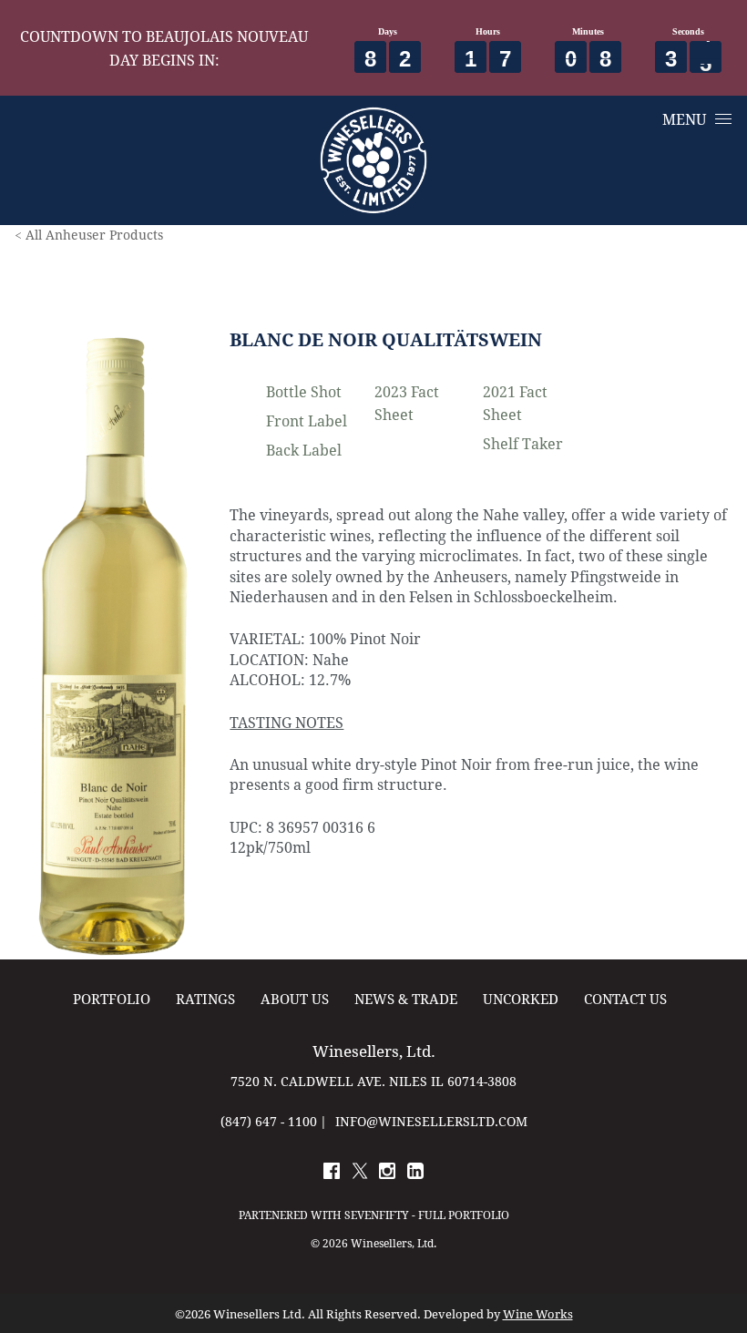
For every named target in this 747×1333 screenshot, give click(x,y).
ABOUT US (295, 999)
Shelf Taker (523, 443)
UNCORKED (520, 999)
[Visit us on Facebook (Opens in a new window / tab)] (331, 1173)
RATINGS (205, 999)
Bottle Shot (304, 391)
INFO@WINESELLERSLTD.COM (431, 1121)
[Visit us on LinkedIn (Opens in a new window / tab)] (415, 1173)
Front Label (306, 420)
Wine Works (538, 1314)
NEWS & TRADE (405, 999)
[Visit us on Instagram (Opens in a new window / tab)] (387, 1173)
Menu (684, 118)
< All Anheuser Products (89, 234)
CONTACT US (625, 999)
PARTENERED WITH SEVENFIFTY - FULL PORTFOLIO (374, 1214)
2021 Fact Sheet (515, 403)
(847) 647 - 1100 (268, 1121)
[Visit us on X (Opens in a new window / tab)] (360, 1173)
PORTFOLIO (111, 999)
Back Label (304, 449)
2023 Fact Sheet (406, 403)
